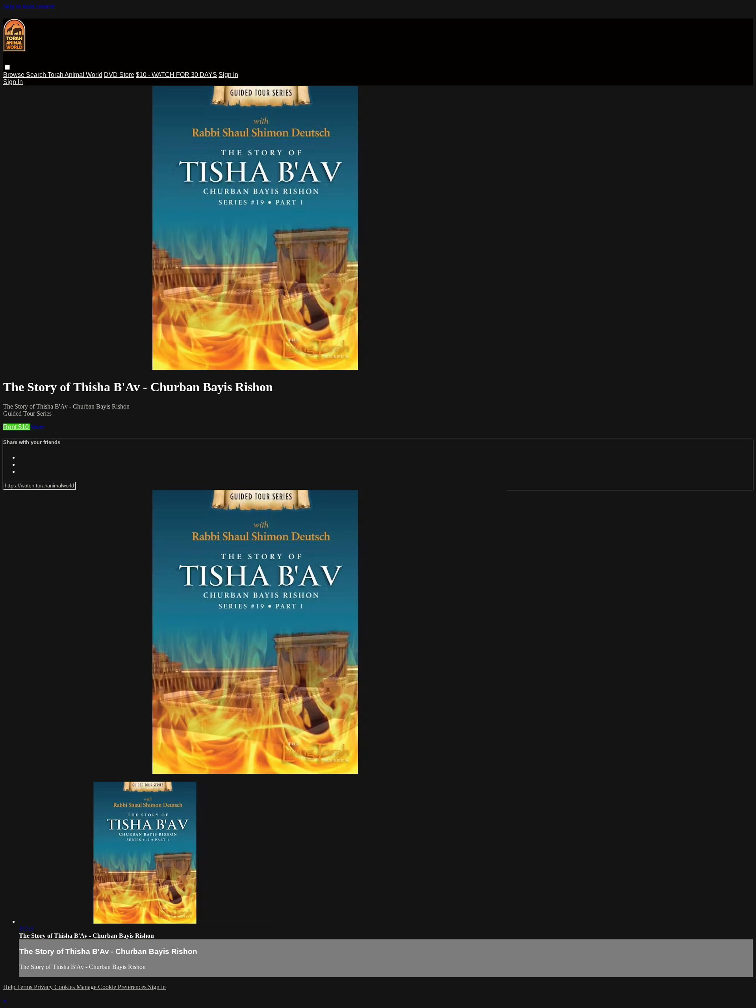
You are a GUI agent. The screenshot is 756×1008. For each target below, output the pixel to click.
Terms (25, 987)
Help (10, 987)
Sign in (228, 74)
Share (37, 427)
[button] (7, 67)
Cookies (65, 987)
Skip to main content (28, 6)
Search (37, 74)
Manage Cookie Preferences (112, 987)
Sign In (13, 81)
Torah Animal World (75, 74)
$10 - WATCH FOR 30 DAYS (176, 74)
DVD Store (119, 74)
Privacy (44, 987)
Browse (14, 74)
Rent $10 (16, 427)
